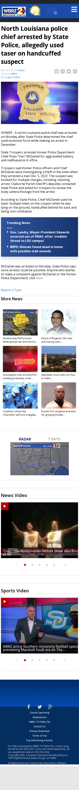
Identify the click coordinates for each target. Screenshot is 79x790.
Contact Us (39, 726)
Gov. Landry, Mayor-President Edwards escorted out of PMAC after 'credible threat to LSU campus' (39, 236)
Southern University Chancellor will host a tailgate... (20, 413)
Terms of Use (39, 735)
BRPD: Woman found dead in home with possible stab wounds (36, 249)
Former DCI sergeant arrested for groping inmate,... (58, 413)
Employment (39, 717)
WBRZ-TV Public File (39, 721)
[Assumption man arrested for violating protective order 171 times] (20, 359)
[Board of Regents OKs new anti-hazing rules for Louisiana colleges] (58, 322)
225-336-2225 (26, 749)
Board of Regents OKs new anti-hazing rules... (56, 339)
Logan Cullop (12, 77)
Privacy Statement (39, 731)
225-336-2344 (41, 752)
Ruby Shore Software (55, 763)
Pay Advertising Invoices (39, 740)
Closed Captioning (39, 712)
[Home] (14, 11)
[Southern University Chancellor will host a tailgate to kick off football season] (20, 395)
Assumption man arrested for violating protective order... (20, 376)
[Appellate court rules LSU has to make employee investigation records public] (58, 359)
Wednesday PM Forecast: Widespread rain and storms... (20, 339)
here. (39, 278)
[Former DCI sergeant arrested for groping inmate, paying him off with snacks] (58, 395)
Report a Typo (11, 290)
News (21, 70)
